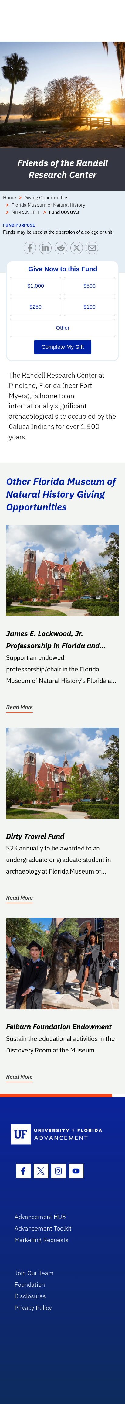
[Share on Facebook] (31, 249)
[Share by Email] (93, 249)
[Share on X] (78, 249)
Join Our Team (34, 1273)
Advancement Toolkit (43, 1228)
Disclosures (30, 1296)
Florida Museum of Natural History (48, 205)
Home (9, 197)
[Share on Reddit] (62, 249)
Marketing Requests (42, 1240)
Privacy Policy (33, 1307)
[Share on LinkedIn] (47, 249)
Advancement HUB (40, 1217)
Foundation (30, 1284)
